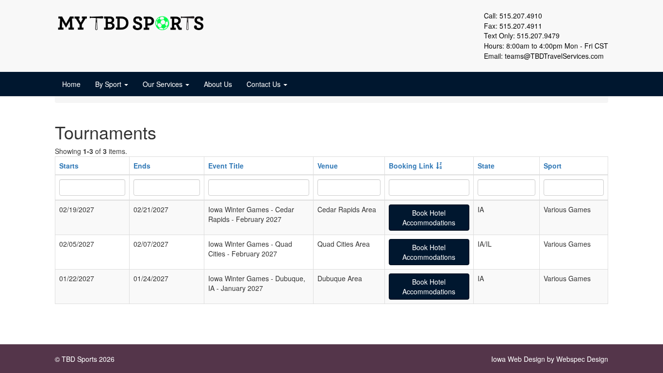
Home (71, 84)
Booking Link (411, 165)
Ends (141, 165)
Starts (69, 165)
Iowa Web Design (518, 359)
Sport (553, 165)
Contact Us (264, 84)
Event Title (226, 165)
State (486, 165)
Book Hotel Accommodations (428, 217)
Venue (327, 165)
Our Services (163, 84)
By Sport (109, 84)
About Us (218, 84)
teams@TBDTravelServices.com (554, 56)
